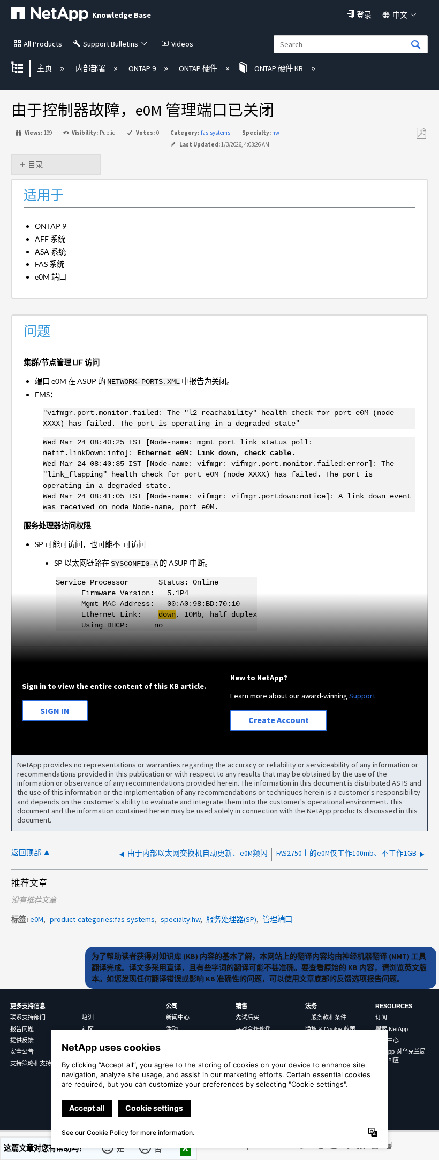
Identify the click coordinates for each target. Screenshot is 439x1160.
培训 (88, 1017)
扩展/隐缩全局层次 (24, 68)
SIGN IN (55, 710)
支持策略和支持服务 (36, 1063)
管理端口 (277, 919)
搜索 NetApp (391, 1029)
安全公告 (22, 1051)
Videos (182, 44)
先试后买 (247, 1017)
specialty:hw (180, 919)
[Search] (416, 45)
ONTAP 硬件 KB (278, 68)
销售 (241, 1006)
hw (275, 132)
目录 (35, 165)
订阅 (381, 1017)
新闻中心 (178, 1017)
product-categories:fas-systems (102, 919)
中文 (399, 15)
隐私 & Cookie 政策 (330, 1029)
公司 (172, 1006)
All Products (43, 44)
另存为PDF (421, 133)
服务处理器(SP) (231, 919)
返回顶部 (26, 852)
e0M (36, 919)
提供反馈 (22, 1040)
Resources (393, 1006)
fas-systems (215, 132)
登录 (364, 15)
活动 (172, 1029)
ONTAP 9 (142, 68)
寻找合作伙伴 (253, 1029)
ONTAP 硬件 (199, 68)
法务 (311, 1006)
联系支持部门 (28, 1017)
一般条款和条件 (325, 1017)
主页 (45, 68)
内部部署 (91, 68)
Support (362, 696)
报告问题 (22, 1029)
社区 (88, 1029)
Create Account (278, 720)
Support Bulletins (110, 44)
